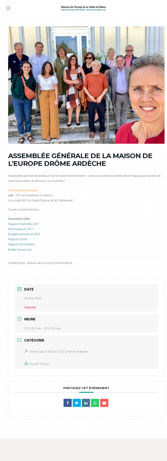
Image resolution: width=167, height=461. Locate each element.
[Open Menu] (8, 8)
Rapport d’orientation (21, 244)
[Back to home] (83, 8)
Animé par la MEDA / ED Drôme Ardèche (58, 351)
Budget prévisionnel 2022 (24, 234)
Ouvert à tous (39, 364)
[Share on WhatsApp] (95, 403)
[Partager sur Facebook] (68, 403)
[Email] (104, 403)
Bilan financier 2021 (20, 229)
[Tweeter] (77, 403)
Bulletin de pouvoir (20, 249)
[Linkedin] (86, 403)
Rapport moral (17, 239)
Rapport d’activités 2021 (23, 224)
